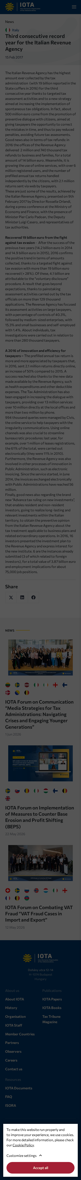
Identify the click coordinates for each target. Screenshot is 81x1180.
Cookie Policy (23, 1145)
